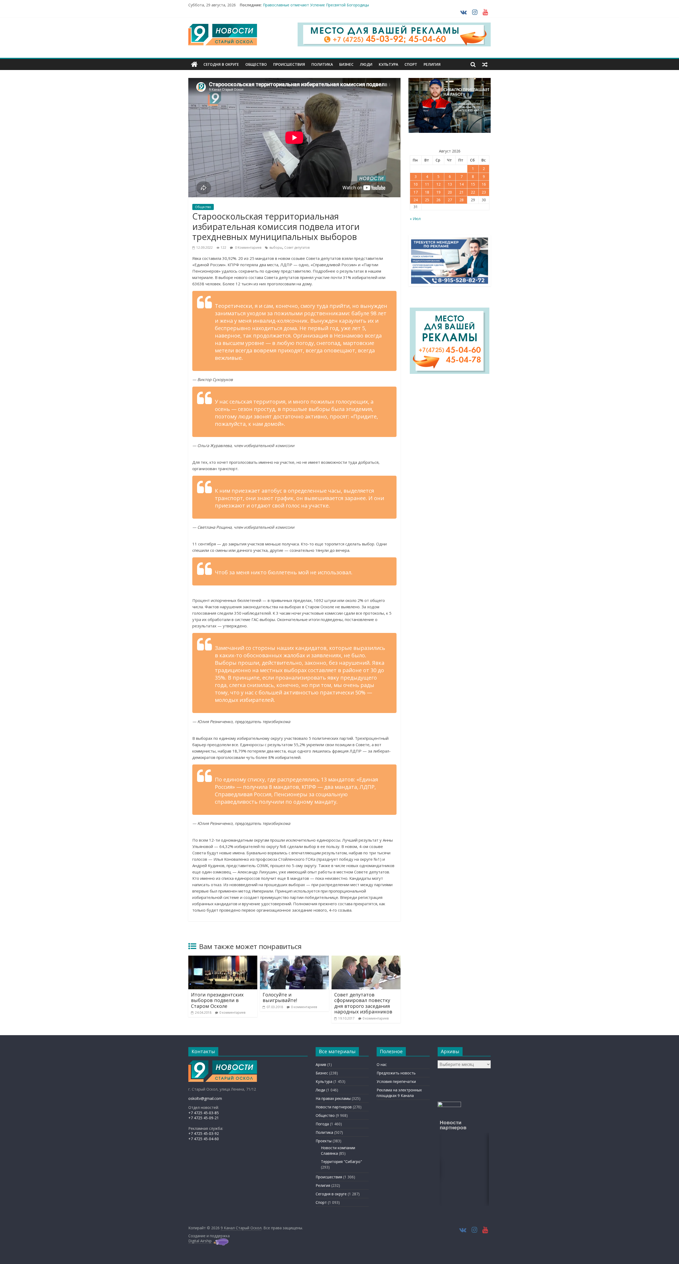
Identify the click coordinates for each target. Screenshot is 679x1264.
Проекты (324, 1140)
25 (427, 199)
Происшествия (289, 64)
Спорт (410, 64)
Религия (432, 64)
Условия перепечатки (396, 1081)
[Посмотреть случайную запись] (485, 64)
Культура (388, 64)
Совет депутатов (297, 247)
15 (473, 184)
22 (473, 192)
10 (416, 184)
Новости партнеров (334, 1106)
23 (484, 192)
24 (416, 199)
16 (484, 184)
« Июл (415, 218)
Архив (321, 1064)
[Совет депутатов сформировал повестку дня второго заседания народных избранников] (366, 959)
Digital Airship (200, 1240)
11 (427, 184)
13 (450, 184)
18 (427, 192)
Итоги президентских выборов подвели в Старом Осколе (217, 1000)
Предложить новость (396, 1072)
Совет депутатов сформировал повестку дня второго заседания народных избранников (363, 1003)
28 (461, 199)
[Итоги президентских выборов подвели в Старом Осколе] (222, 959)
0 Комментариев (247, 247)
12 (438, 184)
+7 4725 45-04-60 (203, 1138)
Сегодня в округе (221, 64)
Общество (256, 64)
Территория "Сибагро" (341, 1161)
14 (461, 184)
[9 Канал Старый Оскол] (194, 64)
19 (438, 192)
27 (450, 199)
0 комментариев (232, 1012)
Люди (366, 64)
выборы (275, 247)
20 (450, 192)
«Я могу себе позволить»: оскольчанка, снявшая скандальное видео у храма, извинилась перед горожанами (361, 4)
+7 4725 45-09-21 (203, 1117)
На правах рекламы (333, 1098)
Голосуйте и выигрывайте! (280, 997)
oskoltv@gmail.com (205, 1098)
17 (416, 192)
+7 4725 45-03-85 (203, 1112)
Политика (322, 64)
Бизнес (346, 64)
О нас (382, 1064)
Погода (322, 1123)
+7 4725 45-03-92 (203, 1133)
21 (461, 192)
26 (438, 199)
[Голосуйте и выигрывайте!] (294, 959)
